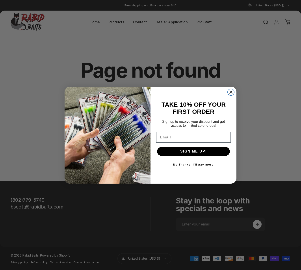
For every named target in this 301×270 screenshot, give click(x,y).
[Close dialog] (231, 92)
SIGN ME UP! (193, 151)
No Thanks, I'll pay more (193, 164)
